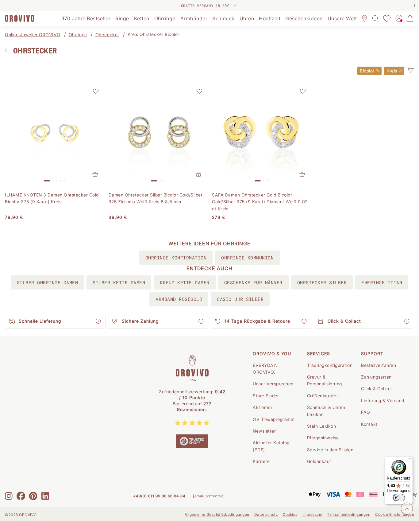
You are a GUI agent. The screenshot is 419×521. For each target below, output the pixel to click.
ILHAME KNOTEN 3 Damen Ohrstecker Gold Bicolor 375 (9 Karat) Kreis (52, 198)
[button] (410, 71)
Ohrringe (78, 34)
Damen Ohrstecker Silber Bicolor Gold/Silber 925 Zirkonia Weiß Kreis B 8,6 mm (156, 198)
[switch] (399, 497)
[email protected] (209, 496)
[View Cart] (410, 18)
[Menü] (409, 460)
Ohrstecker (107, 34)
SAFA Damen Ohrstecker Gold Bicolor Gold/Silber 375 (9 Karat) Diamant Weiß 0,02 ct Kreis (260, 201)
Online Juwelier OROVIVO (32, 34)
